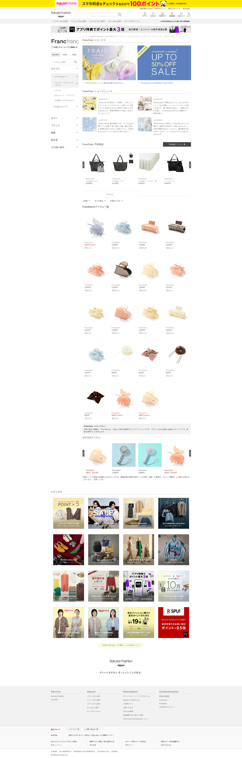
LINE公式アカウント (167, 707)
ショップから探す (94, 700)
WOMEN (55, 55)
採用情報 (114, 751)
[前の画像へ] (83, 164)
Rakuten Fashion (96, 36)
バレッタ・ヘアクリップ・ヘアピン (64, 84)
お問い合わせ (128, 707)
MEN (65, 55)
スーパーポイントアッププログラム (136, 696)
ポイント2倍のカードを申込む (135, 741)
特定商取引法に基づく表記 (133, 715)
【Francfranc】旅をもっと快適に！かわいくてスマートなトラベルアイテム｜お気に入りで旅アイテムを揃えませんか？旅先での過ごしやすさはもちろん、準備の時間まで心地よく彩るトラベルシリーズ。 (115, 107)
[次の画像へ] (190, 164)
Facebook (163, 700)
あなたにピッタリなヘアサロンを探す (64, 741)
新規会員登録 (164, 696)
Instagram (163, 703)
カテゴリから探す (94, 704)
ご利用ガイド (128, 704)
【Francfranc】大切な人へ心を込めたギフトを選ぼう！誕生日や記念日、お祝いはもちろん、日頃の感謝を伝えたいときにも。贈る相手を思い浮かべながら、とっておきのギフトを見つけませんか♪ (171, 128)
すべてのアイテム (94, 711)
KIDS (74, 55)
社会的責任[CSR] (103, 751)
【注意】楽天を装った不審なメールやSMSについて (121, 645)
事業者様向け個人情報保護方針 (84, 751)
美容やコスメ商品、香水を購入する (102, 741)
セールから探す (93, 707)
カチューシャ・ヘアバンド (64, 95)
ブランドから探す (94, 696)
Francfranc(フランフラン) (115, 36)
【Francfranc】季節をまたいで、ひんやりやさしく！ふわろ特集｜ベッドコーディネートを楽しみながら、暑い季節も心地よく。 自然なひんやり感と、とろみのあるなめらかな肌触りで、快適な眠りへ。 (171, 107)
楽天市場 (186, 8)
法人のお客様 (128, 711)
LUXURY (54, 700)
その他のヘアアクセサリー (64, 100)
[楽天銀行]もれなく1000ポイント (152, 8)
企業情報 (54, 751)
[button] (97, 169)
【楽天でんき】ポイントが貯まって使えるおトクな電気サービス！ (91, 735)
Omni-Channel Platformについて (135, 719)
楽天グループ (173, 8)
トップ (85, 36)
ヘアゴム (57, 90)
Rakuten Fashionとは (131, 700)
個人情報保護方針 (65, 751)
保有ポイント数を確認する (170, 741)
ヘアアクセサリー (60, 76)
